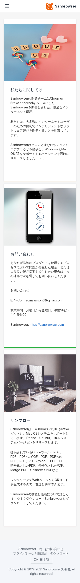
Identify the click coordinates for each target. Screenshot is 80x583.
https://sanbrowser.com (47, 324)
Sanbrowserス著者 (56, 569)
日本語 (44, 559)
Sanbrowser (27, 549)
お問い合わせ (54, 549)
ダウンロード (59, 553)
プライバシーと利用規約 (30, 553)
